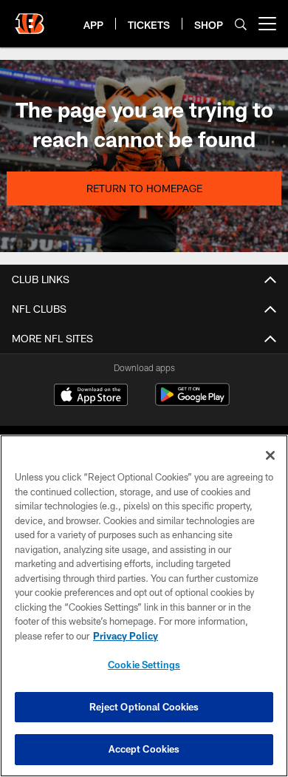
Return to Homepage (144, 188)
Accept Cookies (144, 749)
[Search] (241, 24)
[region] (144, 606)
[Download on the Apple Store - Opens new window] (91, 396)
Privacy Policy (125, 636)
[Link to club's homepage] (29, 18)
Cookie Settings (144, 665)
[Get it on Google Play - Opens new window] (192, 402)
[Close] (270, 455)
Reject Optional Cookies (144, 707)
